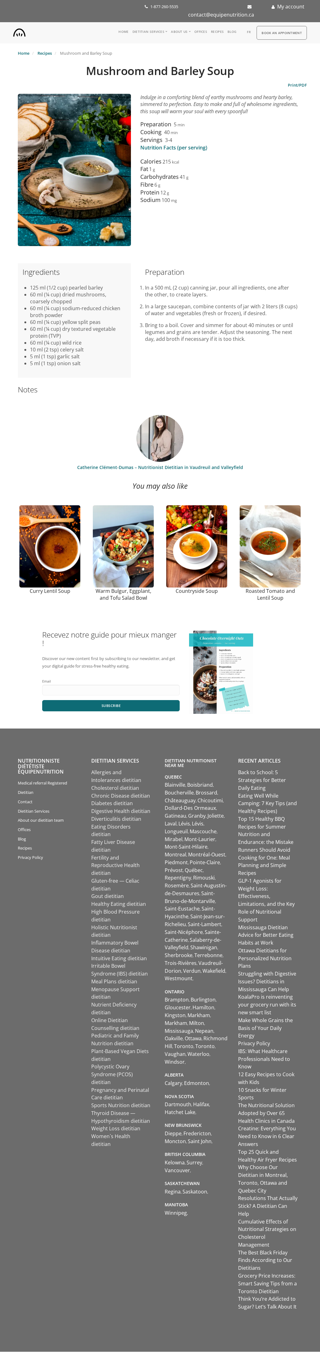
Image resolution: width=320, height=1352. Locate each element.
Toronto (183, 1046)
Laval (171, 823)
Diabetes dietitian (112, 803)
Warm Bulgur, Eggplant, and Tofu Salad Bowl (123, 594)
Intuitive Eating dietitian (119, 958)
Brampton (177, 999)
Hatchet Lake (180, 1112)
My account (290, 6)
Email (46, 681)
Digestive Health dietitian (120, 811)
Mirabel (173, 839)
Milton (196, 1023)
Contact (25, 802)
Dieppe (173, 1133)
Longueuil (176, 831)
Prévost (174, 870)
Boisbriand (200, 784)
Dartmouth (178, 1104)
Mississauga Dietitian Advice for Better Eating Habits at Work (265, 935)
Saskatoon (194, 1191)
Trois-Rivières (181, 963)
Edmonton (196, 1083)
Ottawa (193, 1038)
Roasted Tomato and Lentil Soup (270, 594)
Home (123, 31)
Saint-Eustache (182, 908)
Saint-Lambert (204, 924)
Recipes (217, 31)
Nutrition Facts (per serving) (173, 147)
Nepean (204, 1030)
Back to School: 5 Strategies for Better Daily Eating (262, 780)
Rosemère (177, 885)
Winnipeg (176, 1212)
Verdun (192, 970)
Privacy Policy (30, 857)
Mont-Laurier (199, 839)
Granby (197, 815)
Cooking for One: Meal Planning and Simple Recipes (264, 865)
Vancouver (177, 1170)
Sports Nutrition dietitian (120, 1105)
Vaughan (175, 1054)
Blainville (175, 784)
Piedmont (176, 862)
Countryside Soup (197, 591)
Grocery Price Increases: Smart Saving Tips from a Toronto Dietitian (267, 1283)
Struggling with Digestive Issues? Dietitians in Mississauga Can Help (267, 981)
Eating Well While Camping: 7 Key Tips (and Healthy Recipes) (267, 803)
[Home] (19, 31)
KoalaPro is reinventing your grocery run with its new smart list (267, 1004)
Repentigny (178, 877)
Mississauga (179, 1030)
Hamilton (203, 1007)
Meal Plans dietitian (114, 981)
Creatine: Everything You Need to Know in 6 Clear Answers (267, 1136)
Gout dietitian (107, 896)
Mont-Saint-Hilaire (186, 846)
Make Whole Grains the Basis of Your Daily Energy (265, 1028)
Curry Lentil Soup (50, 591)
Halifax (201, 1104)
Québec (194, 870)
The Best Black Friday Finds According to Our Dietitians (265, 1260)
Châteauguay (180, 800)
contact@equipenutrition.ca (221, 14)
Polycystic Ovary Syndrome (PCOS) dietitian (112, 1074)
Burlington (203, 999)
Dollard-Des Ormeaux (190, 808)
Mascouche (203, 831)
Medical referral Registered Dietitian (42, 787)
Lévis (184, 823)
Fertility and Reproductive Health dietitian (115, 865)
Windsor (175, 1061)
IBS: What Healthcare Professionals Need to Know (264, 1059)
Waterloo (198, 1054)
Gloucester (178, 1007)
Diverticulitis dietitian (116, 818)
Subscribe (111, 705)
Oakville (174, 1038)
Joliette (216, 815)
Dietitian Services (148, 31)
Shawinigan (203, 947)
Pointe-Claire (205, 862)
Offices (200, 31)
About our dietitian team (41, 820)
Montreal (175, 854)
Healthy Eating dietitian (118, 903)
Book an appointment (282, 33)
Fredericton (197, 1133)
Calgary (173, 1083)
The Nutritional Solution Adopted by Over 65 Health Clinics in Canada (266, 1113)
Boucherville (179, 792)
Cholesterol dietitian (115, 787)
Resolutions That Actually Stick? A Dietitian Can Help (268, 1206)
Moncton (175, 1141)
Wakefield (213, 970)
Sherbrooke (178, 955)
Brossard (206, 792)
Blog (232, 31)
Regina (173, 1191)
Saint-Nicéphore (184, 932)
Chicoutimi (210, 800)
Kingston (175, 1015)
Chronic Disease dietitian (120, 795)
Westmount (178, 978)
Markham (199, 1015)
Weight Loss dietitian (115, 1128)
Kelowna (175, 1162)
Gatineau (175, 815)
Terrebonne (208, 955)
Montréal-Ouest (206, 854)
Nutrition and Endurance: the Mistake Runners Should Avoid (265, 842)
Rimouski (204, 877)
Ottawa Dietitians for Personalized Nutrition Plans (265, 958)
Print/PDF (297, 85)
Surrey (194, 1162)
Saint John (200, 1141)
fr (249, 32)
